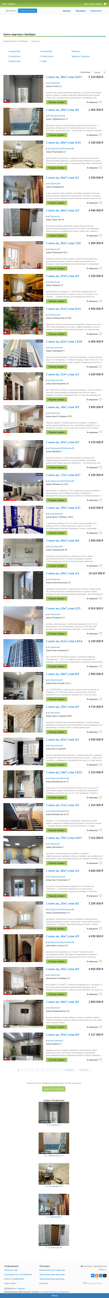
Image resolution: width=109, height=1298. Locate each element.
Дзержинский (56, 148)
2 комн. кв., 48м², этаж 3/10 (63, 142)
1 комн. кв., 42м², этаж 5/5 (62, 739)
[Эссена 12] (23, 89)
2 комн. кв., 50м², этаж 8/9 (62, 969)
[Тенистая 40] (23, 222)
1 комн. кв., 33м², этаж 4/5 (62, 903)
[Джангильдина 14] (23, 915)
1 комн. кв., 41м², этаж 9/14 (63, 309)
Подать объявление (27, 11)
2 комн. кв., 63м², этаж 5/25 (63, 608)
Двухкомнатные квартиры (52, 1274)
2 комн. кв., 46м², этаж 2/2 (62, 177)
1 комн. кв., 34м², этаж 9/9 (62, 407)
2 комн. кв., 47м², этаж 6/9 (62, 276)
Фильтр (55, 1295)
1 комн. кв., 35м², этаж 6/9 (62, 1034)
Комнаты (76, 51)
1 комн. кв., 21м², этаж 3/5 (62, 805)
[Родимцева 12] (23, 154)
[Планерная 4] (23, 353)
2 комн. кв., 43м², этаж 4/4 (62, 540)
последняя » (84, 1070)
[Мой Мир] (100, 1275)
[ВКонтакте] (93, 1275)
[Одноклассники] (96, 1275)
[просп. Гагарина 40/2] (23, 719)
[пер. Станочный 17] (23, 882)
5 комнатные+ (47, 56)
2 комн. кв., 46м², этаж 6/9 (62, 936)
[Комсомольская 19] (23, 585)
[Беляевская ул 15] (23, 784)
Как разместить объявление (18, 1274)
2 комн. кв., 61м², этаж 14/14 (64, 641)
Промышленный (57, 115)
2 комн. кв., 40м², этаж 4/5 (62, 1002)
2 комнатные (14, 56)
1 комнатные (14, 51)
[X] (104, 1275)
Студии (43, 61)
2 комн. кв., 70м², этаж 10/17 (64, 838)
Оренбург (12, 11)
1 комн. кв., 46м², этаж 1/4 (62, 871)
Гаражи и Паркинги (81, 56)
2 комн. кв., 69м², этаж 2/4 (62, 573)
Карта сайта (10, 1283)
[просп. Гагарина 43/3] (23, 419)
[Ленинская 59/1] (23, 255)
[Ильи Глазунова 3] (23, 653)
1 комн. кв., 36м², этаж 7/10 (63, 243)
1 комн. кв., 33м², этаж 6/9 (62, 707)
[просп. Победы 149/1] (23, 520)
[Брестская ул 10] (23, 948)
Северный (68, 148)
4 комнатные (46, 51)
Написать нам (11, 1269)
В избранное (92, 102)
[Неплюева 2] (23, 850)
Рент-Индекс (18, 1288)
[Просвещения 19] (23, 386)
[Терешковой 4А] (23, 552)
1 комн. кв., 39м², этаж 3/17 (63, 508)
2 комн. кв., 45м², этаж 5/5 (62, 442)
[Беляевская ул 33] (23, 817)
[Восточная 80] (23, 751)
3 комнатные (14, 61)
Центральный (56, 347)
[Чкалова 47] (23, 288)
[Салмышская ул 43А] (23, 321)
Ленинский (55, 82)
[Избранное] (105, 4)
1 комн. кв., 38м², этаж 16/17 (64, 77)
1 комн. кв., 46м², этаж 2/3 (62, 210)
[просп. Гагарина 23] (23, 981)
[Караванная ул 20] (23, 1014)
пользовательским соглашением (55, 1291)
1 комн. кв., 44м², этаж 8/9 (62, 674)
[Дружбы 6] (23, 454)
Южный (64, 778)
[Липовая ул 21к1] (23, 487)
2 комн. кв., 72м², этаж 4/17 (63, 475)
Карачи (64, 811)
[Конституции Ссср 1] (23, 686)
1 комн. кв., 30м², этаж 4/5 (62, 110)
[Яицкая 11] (23, 1046)
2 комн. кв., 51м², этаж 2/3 (62, 374)
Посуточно (96, 10)
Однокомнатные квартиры (52, 1269)
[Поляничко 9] (23, 620)
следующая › (69, 1070)
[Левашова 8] (23, 189)
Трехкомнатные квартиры (51, 1278)
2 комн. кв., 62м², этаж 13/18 (64, 341)
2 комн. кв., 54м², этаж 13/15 (64, 772)
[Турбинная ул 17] (23, 122)
